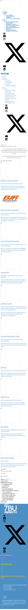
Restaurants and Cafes (9, 495)
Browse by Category (6, 483)
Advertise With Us (11, 30)
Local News (9, 15)
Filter (2, 501)
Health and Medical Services (10, 490)
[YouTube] (4, 67)
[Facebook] (4, 37)
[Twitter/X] (15, 64)
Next (4, 469)
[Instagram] (4, 40)
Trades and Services (7, 498)
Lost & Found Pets (11, 26)
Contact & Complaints (8, 558)
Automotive (5, 486)
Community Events (11, 24)
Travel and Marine (7, 500)
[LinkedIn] (4, 70)
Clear (6, 481)
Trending (8, 17)
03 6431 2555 (10, 596)
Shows (5, 13)
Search (3, 479)
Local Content (6, 573)
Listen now (4, 73)
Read (4, 14)
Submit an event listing (13, 25)
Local (5, 20)
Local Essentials (7, 492)
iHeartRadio (5, 608)
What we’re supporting (12, 27)
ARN (4, 607)
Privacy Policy (6, 567)
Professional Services (8, 493)
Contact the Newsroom (13, 18)
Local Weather (10, 16)
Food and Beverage (7, 489)
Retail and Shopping (8, 497)
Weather (8, 28)
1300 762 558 (10, 597)
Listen (5, 11)
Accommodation (7, 484)
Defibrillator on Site (12, 31)
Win (4, 19)
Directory (5, 487)
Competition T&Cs (7, 568)
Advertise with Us (7, 559)
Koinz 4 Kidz (9, 23)
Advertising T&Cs (7, 570)
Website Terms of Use (8, 572)
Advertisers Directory (12, 22)
